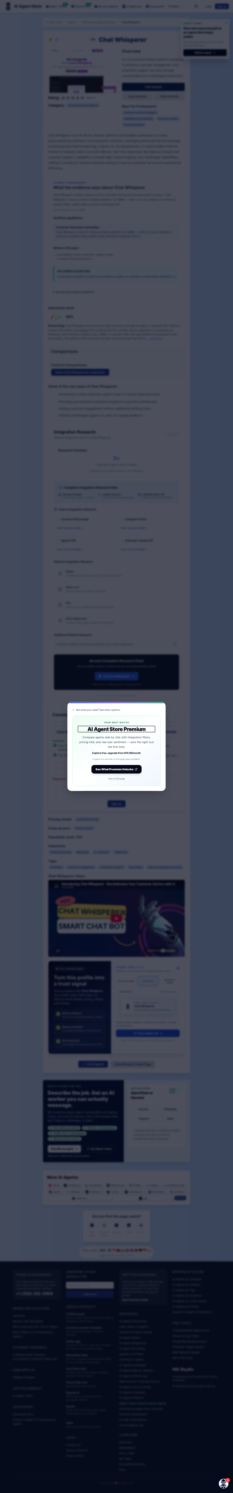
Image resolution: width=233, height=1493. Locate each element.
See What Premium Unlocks (114, 769)
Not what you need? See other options (98, 709)
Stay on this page (116, 778)
